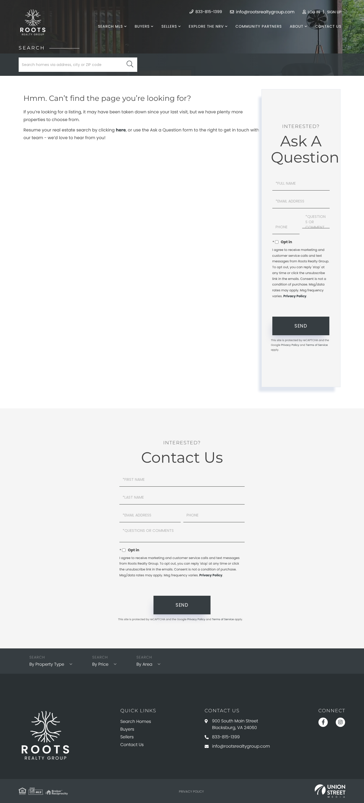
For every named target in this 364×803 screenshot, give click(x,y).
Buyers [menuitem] (142, 26)
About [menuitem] (296, 26)
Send (300, 326)
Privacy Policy (294, 296)
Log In (313, 12)
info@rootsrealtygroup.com (264, 12)
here (121, 130)
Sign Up (334, 12)
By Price (100, 664)
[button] (130, 64)
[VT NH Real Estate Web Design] (330, 791)
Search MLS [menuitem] (110, 26)
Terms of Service (317, 345)
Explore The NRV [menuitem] (206, 26)
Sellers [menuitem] (169, 26)
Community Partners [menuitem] (259, 26)
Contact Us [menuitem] (328, 26)
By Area (144, 664)
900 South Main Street (235, 724)
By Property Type (46, 664)
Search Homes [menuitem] (135, 721)
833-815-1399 (208, 12)
